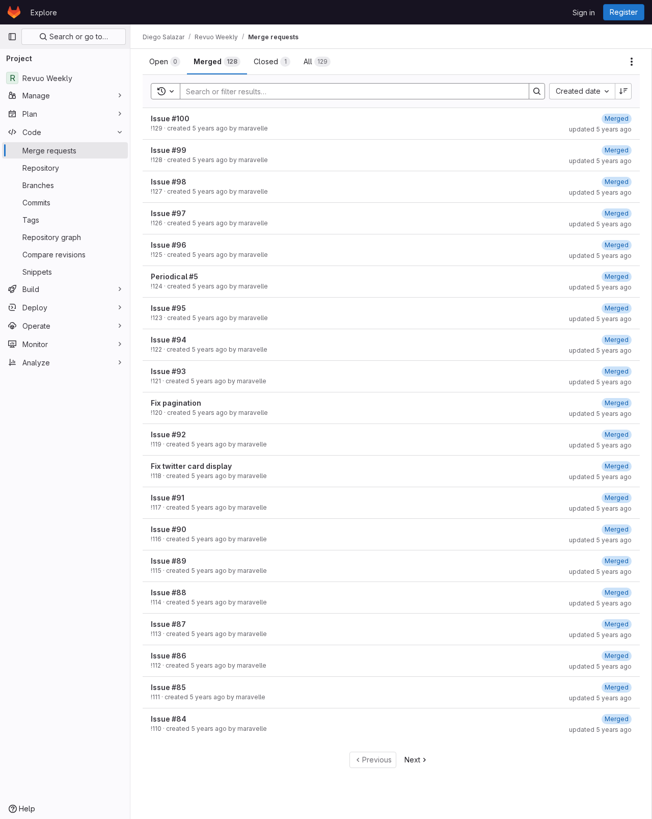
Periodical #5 (174, 276)
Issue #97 (168, 213)
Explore (44, 12)
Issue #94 (168, 339)
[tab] (165, 61)
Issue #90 (168, 529)
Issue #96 (168, 245)
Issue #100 (170, 118)
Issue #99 (168, 150)
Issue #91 (167, 497)
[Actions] (631, 62)
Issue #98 (168, 181)
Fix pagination (176, 403)
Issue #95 (168, 308)
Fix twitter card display (191, 466)
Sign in (584, 12)
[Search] (537, 91)
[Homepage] (14, 12)
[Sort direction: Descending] (623, 91)
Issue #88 (168, 592)
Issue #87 (168, 624)
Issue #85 (168, 687)
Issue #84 (168, 719)
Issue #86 (168, 655)
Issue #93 (168, 371)
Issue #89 (168, 561)
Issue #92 (168, 434)
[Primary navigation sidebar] (12, 37)
